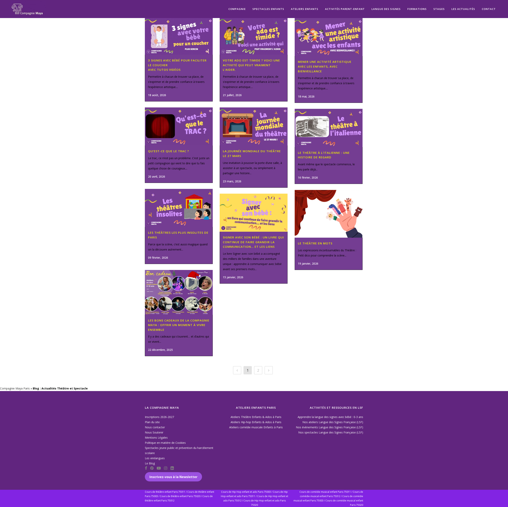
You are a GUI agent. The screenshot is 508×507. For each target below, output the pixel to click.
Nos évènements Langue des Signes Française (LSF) (329, 427)
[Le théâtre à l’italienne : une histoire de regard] (329, 128)
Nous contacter (155, 427)
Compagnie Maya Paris (15, 388)
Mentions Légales (156, 437)
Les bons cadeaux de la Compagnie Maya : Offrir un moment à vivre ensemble (178, 325)
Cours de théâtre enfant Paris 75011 (165, 492)
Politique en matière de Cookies (165, 443)
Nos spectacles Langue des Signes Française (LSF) (330, 432)
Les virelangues (155, 458)
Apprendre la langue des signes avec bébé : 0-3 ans (330, 417)
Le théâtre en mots (315, 243)
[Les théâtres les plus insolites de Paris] (179, 208)
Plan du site (152, 422)
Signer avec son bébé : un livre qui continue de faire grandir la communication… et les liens (253, 242)
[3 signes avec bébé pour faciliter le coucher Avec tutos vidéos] (179, 36)
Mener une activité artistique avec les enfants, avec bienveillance (324, 66)
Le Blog (150, 463)
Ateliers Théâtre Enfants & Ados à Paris (256, 417)
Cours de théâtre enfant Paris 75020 (180, 496)
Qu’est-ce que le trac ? (168, 151)
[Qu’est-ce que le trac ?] (179, 126)
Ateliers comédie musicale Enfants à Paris (256, 427)
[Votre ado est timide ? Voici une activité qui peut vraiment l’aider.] (254, 36)
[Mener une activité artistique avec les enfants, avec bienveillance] (329, 37)
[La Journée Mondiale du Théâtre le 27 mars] (254, 126)
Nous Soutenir (154, 432)
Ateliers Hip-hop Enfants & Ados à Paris (256, 422)
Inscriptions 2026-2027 (159, 417)
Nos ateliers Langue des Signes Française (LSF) (332, 422)
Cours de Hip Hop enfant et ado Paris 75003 (246, 492)
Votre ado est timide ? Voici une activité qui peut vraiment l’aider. (251, 65)
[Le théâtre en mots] (329, 214)
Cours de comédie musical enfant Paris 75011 (325, 492)
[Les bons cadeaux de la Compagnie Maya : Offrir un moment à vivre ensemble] (179, 292)
